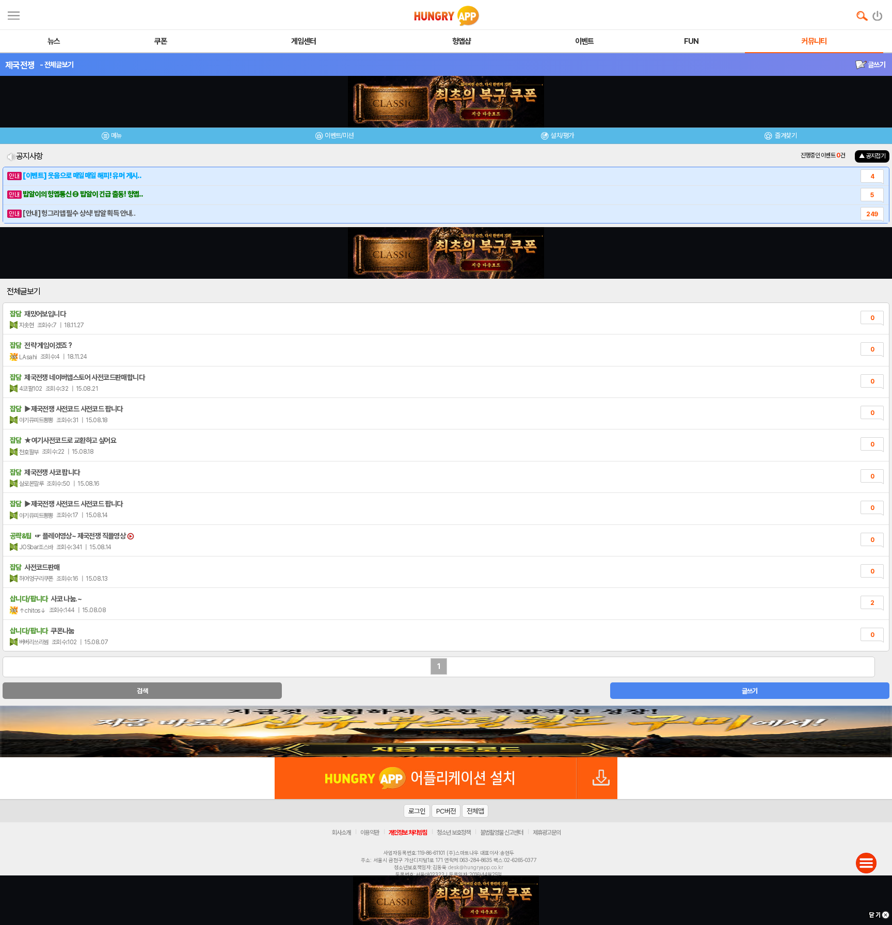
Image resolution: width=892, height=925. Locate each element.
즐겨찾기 (785, 135)
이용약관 (369, 832)
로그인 (416, 811)
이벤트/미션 (339, 135)
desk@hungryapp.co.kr (475, 867)
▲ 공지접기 (872, 156)
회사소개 (341, 832)
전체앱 (475, 811)
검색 (142, 691)
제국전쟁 (20, 65)
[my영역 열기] (13, 14)
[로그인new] (878, 13)
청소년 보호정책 (453, 832)
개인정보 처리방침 (408, 832)
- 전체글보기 (56, 64)
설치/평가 (562, 135)
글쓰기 (876, 64)
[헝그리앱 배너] (446, 731)
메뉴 (116, 135)
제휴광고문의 (547, 832)
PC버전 (446, 811)
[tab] (111, 137)
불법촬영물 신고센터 (501, 832)
